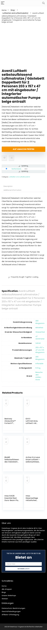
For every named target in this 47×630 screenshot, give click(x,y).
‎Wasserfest (40, 332)
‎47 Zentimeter (39, 337)
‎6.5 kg (37, 368)
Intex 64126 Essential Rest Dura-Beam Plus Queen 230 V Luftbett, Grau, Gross (11, 501)
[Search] (43, 3)
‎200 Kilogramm (39, 322)
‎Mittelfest (39, 327)
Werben (5, 599)
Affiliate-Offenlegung (10, 614)
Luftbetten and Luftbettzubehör (15, 13)
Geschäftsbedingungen (11, 611)
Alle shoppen (7, 589)
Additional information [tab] (12, 190)
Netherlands (16, 169)
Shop (13, 10)
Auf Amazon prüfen (23, 149)
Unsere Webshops (9, 595)
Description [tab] (8, 186)
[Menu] (2, 3)
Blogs (4, 592)
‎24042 (38, 343)
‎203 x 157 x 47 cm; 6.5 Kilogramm (39, 350)
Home (4, 10)
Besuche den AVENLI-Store (39, 376)
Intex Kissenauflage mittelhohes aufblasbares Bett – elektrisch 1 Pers (33, 501)
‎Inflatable (39, 363)
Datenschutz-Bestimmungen (13, 608)
